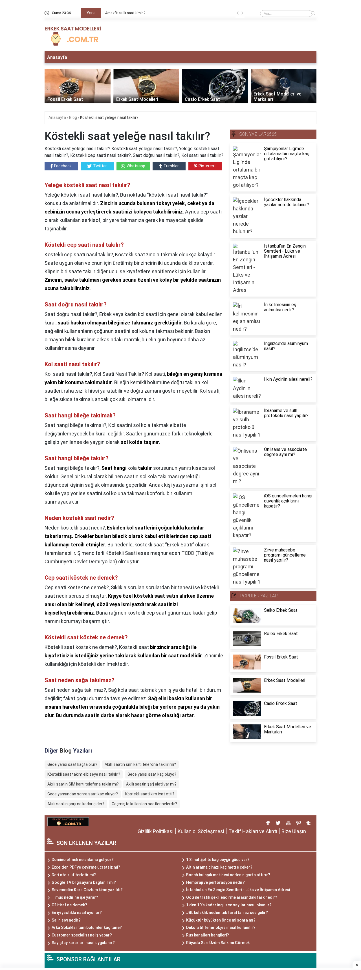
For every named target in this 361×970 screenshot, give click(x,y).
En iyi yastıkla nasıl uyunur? (77, 912)
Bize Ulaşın (293, 831)
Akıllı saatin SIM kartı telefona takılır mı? (83, 784)
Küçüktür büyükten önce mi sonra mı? (221, 920)
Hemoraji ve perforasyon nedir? (215, 882)
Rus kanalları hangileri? (207, 935)
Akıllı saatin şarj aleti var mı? (151, 784)
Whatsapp (136, 166)
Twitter (100, 166)
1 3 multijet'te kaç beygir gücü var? (218, 859)
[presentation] (237, 14)
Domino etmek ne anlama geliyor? (83, 859)
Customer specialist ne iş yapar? (82, 935)
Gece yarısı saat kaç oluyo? (151, 774)
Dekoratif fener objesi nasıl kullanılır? (221, 927)
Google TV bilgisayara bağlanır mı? (84, 882)
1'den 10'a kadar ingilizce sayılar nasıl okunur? (229, 905)
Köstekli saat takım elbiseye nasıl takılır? (83, 774)
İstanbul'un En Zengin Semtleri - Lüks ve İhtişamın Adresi (238, 889)
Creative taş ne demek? (124, 13)
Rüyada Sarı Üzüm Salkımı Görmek (218, 942)
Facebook (63, 166)
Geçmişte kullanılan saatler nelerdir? (144, 804)
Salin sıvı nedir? (66, 920)
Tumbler (171, 166)
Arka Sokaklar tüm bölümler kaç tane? (87, 927)
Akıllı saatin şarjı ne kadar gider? (75, 804)
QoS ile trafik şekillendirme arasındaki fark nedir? (231, 897)
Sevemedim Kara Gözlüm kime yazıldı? (87, 889)
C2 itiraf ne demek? (69, 905)
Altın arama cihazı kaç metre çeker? (219, 867)
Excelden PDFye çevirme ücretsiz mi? (86, 867)
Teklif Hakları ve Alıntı (252, 831)
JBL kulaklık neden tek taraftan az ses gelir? (227, 912)
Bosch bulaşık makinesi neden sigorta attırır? (228, 875)
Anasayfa (57, 57)
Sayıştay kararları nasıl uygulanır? (83, 942)
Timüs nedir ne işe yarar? (75, 897)
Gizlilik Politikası (155, 831)
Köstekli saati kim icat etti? (149, 794)
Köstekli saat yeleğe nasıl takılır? (109, 117)
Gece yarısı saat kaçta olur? (72, 764)
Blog (73, 117)
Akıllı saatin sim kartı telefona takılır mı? (140, 764)
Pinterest (207, 166)
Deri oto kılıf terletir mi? (74, 875)
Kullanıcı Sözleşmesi (201, 831)
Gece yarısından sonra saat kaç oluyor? (82, 794)
